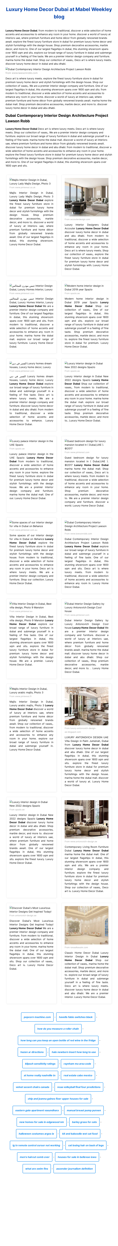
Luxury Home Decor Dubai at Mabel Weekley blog (59, 13)
